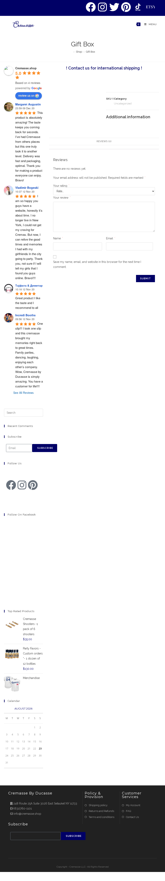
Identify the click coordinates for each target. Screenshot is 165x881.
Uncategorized (123, 103)
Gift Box (90, 51)
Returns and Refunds (101, 811)
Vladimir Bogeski (26, 188)
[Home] (71, 51)
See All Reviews (23, 393)
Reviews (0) (104, 141)
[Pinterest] (33, 485)
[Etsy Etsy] (11, 497)
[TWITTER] (114, 7)
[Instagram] (22, 485)
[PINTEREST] (126, 7)
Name (58, 238)
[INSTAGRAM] (103, 7)
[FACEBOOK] (91, 7)
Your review (61, 197)
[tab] (104, 141)
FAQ (128, 811)
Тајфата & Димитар (29, 285)
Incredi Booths (25, 315)
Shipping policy (98, 805)
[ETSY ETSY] (138, 7)
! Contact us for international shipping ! (104, 68)
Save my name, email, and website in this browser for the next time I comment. (97, 264)
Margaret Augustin (28, 104)
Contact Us (132, 817)
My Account (133, 805)
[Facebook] (11, 485)
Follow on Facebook (22, 514)
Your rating (61, 185)
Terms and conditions (101, 817)
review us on (26, 95)
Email (110, 238)
